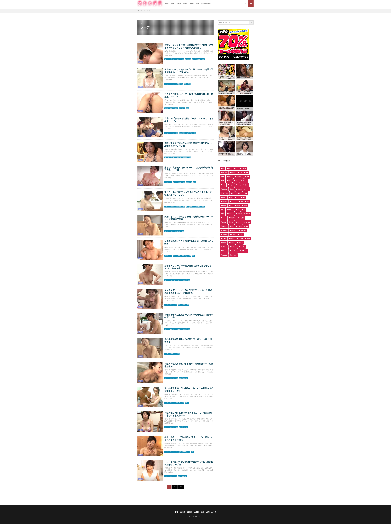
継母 (244, 197)
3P (233, 193)
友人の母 (240, 189)
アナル (166, 108)
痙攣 (184, 133)
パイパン (224, 197)
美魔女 (189, 255)
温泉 (231, 197)
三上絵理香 (178, 206)
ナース (241, 234)
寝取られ (179, 157)
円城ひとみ (230, 209)
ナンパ (247, 189)
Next (181, 487)
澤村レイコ (182, 108)
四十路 (185, 3)
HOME (141, 10)
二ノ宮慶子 (234, 255)
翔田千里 (224, 205)
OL (244, 209)
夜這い (239, 193)
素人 (223, 209)
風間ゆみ (185, 378)
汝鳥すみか (224, 250)
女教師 (238, 205)
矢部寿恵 (232, 238)
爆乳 (193, 59)
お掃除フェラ (168, 182)
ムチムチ (172, 84)
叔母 (238, 197)
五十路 (192, 3)
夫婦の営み (224, 189)
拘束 (231, 205)
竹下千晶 (185, 427)
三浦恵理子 (233, 217)
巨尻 (183, 59)
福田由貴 (185, 157)
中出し (178, 59)
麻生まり (184, 476)
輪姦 (242, 201)
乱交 (248, 201)
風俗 (203, 59)
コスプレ (243, 246)
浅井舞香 (248, 222)
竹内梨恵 (242, 217)
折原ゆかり (188, 59)
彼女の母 (233, 234)
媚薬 (232, 226)
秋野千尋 (184, 255)
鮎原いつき (234, 246)
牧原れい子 (172, 329)
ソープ (148, 10)
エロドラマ (168, 59)
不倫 (241, 172)
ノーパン (172, 451)
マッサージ (224, 201)
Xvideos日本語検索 (224, 161)
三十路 (178, 3)
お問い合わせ (205, 3)
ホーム (167, 3)
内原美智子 (224, 226)
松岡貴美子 (177, 231)
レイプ (223, 185)
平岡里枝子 (234, 230)
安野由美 (240, 213)
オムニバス (234, 201)
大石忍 (177, 84)
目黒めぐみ (189, 182)
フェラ (245, 205)
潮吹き (246, 185)
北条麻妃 (241, 238)
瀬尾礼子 (241, 242)
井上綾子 (224, 238)
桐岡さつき (243, 230)
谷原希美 (240, 226)
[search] (251, 22)
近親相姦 (198, 59)
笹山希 (183, 304)
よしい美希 (224, 234)
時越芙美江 (183, 451)
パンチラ (240, 222)
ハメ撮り (231, 185)
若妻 (172, 3)
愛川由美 (248, 213)
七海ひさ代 (172, 280)
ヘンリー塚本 (225, 193)
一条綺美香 (224, 230)
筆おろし (192, 206)
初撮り (237, 180)
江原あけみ (224, 255)
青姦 (239, 209)
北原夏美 (224, 242)
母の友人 (232, 242)
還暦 (197, 3)
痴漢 (247, 226)
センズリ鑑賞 (234, 250)
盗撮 (246, 193)
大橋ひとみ (177, 402)
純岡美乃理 (189, 133)
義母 (248, 176)
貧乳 (176, 476)
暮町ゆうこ (244, 250)
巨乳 (181, 84)
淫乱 (232, 189)
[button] (219, 264)
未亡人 (239, 185)
